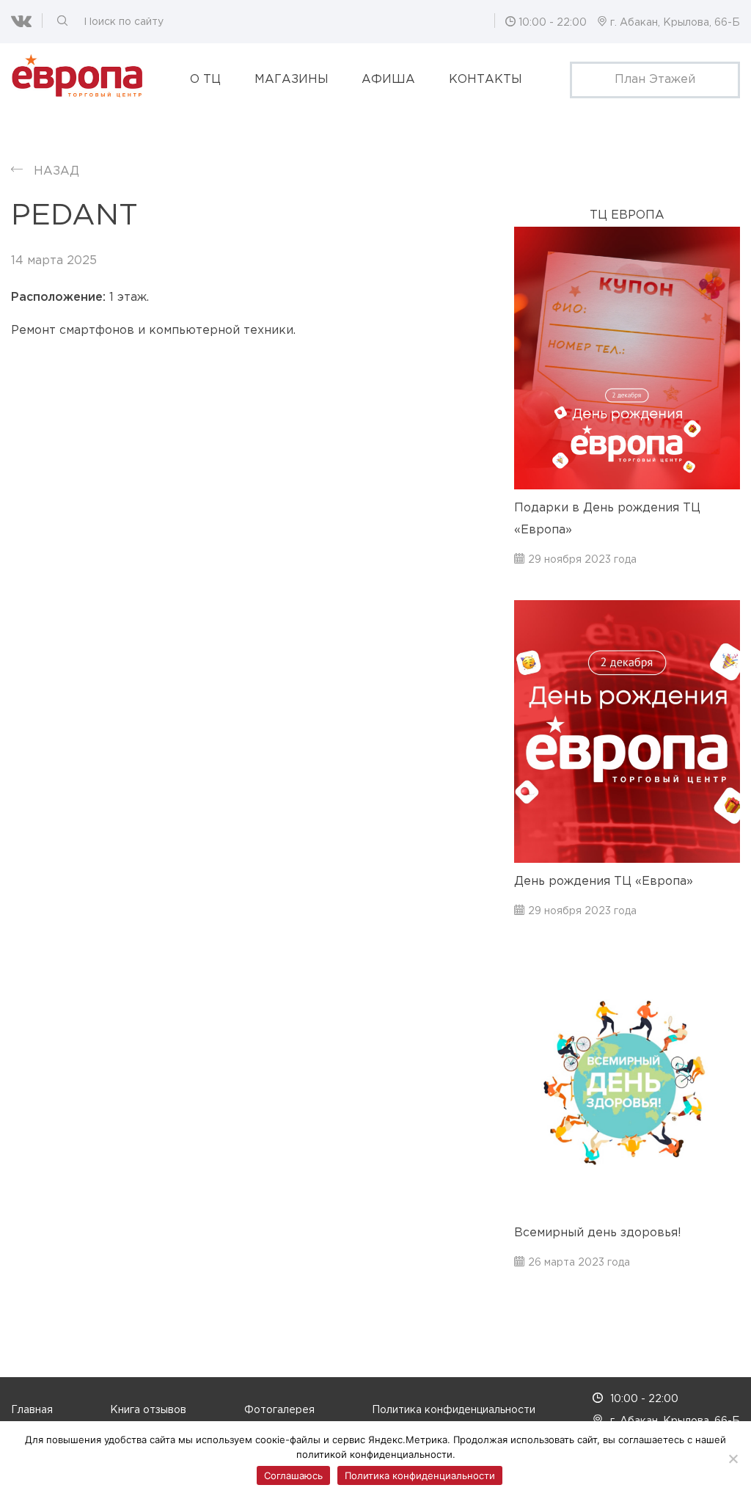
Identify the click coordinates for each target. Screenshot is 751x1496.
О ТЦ (205, 79)
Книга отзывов (148, 1410)
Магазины (291, 79)
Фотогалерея (279, 1410)
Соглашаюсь (293, 1475)
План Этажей (655, 79)
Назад (56, 171)
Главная (32, 1410)
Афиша (388, 79)
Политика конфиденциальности (453, 1410)
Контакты (485, 79)
